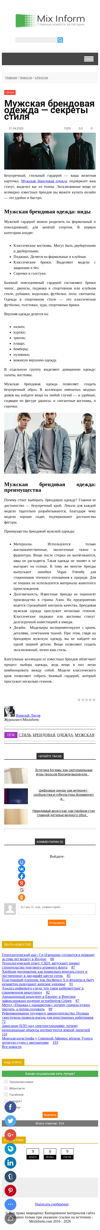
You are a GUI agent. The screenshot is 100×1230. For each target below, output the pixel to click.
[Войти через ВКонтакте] (21, 869)
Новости (26, 78)
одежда (65, 735)
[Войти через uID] (21, 862)
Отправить (57, 923)
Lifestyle (41, 78)
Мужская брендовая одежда (44, 181)
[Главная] (50, 26)
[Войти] (69, 40)
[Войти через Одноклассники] (21, 897)
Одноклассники (21, 1082)
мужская (84, 735)
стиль (25, 735)
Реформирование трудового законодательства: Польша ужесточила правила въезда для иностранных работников (47, 1017)
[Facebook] (30, 1187)
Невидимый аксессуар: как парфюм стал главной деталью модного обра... (64, 813)
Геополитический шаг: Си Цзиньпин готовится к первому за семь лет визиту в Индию (48, 957)
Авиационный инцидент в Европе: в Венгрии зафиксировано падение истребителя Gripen (40, 999)
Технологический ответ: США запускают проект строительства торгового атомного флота (41, 965)
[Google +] (88, 1187)
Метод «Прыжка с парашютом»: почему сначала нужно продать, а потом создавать (46, 1007)
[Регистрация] (80, 40)
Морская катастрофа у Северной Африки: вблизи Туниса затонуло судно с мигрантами (47, 1040)
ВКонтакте (17, 1088)
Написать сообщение (52, 1204)
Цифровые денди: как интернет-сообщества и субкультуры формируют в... (63, 795)
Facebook (17, 1095)
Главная (11, 78)
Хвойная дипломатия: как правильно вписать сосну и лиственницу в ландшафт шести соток (44, 974)
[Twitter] (50, 1187)
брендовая (44, 735)
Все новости (12, 1047)
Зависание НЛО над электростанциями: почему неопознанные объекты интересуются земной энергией (46, 1030)
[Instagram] (69, 1187)
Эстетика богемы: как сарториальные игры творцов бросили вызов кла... (64, 772)
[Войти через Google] (22, 890)
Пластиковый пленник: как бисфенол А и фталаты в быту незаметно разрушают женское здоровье (48, 982)
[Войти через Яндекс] (21, 883)
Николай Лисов (28, 715)
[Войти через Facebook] (21, 876)
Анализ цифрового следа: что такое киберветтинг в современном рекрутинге (43, 990)
